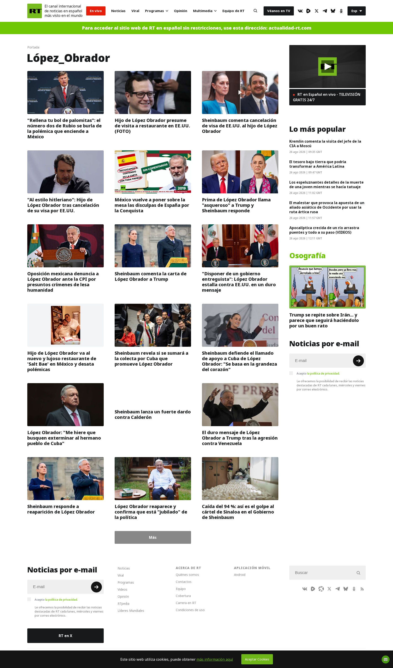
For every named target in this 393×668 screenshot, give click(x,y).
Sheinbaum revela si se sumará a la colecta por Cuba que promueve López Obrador (151, 358)
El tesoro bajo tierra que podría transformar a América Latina (317, 164)
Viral (135, 10)
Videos (122, 589)
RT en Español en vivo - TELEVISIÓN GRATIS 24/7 (326, 97)
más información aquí (214, 659)
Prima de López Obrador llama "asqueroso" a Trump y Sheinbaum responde (236, 205)
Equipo (181, 588)
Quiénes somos (187, 574)
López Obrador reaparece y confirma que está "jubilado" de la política (151, 512)
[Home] (34, 11)
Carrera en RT (186, 602)
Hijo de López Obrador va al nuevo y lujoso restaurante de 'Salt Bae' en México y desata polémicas (61, 361)
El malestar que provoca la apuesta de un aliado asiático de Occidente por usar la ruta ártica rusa (326, 207)
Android (239, 574)
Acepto (318, 373)
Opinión (180, 10)
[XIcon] (316, 11)
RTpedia (123, 603)
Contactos (183, 581)
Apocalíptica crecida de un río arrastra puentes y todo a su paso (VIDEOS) (324, 230)
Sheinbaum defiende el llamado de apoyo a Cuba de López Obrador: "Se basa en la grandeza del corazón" (239, 361)
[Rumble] (308, 11)
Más (152, 537)
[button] (327, 66)
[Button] (255, 10)
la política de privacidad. (323, 373)
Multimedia (202, 10)
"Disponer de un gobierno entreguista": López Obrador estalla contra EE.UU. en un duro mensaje (239, 282)
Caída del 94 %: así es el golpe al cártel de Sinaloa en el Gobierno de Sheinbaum (238, 512)
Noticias (118, 10)
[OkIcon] (341, 11)
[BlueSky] (333, 11)
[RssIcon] (362, 588)
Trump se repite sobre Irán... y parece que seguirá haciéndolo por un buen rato (324, 320)
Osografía (307, 255)
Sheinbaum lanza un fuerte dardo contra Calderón (153, 414)
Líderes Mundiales (131, 610)
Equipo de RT (233, 10)
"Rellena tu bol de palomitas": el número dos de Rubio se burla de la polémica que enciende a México (64, 128)
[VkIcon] (300, 11)
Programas (154, 10)
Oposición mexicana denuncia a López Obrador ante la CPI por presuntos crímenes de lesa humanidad (63, 282)
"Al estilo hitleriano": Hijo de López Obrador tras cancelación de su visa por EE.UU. (63, 205)
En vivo (96, 10)
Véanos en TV (278, 10)
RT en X (65, 635)
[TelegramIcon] (324, 11)
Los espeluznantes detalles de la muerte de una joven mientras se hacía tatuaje (326, 185)
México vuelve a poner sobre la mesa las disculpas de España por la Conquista (152, 205)
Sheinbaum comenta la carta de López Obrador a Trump (150, 276)
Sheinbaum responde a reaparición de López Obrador (61, 509)
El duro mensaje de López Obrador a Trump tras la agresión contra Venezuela (240, 438)
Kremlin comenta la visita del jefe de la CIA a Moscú (325, 144)
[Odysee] (321, 588)
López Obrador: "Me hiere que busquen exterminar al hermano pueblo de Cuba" (64, 438)
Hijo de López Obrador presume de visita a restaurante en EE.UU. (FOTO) (152, 126)
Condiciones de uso (190, 609)
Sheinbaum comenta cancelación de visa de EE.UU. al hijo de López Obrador (239, 126)
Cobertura (183, 595)
